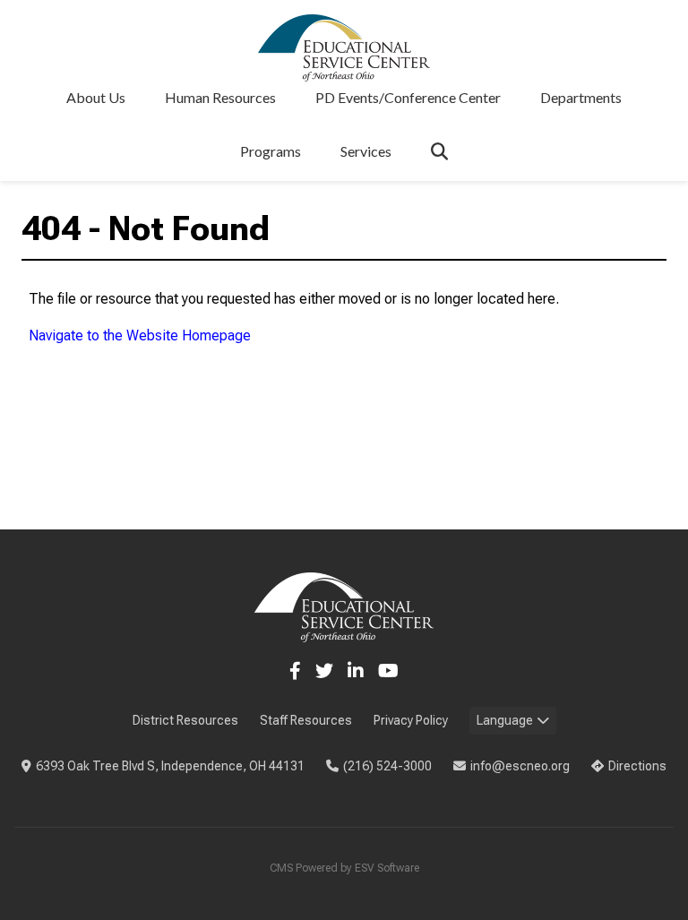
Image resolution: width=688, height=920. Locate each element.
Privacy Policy (411, 720)
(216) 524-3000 (387, 766)
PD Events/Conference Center (408, 97)
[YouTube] (388, 671)
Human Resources (220, 97)
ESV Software (387, 868)
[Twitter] (324, 671)
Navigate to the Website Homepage (140, 335)
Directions (637, 766)
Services (365, 150)
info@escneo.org (520, 766)
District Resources (185, 720)
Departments (581, 97)
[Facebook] (295, 671)
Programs (270, 150)
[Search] (439, 151)
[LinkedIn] (356, 671)
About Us (95, 97)
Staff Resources (306, 720)
